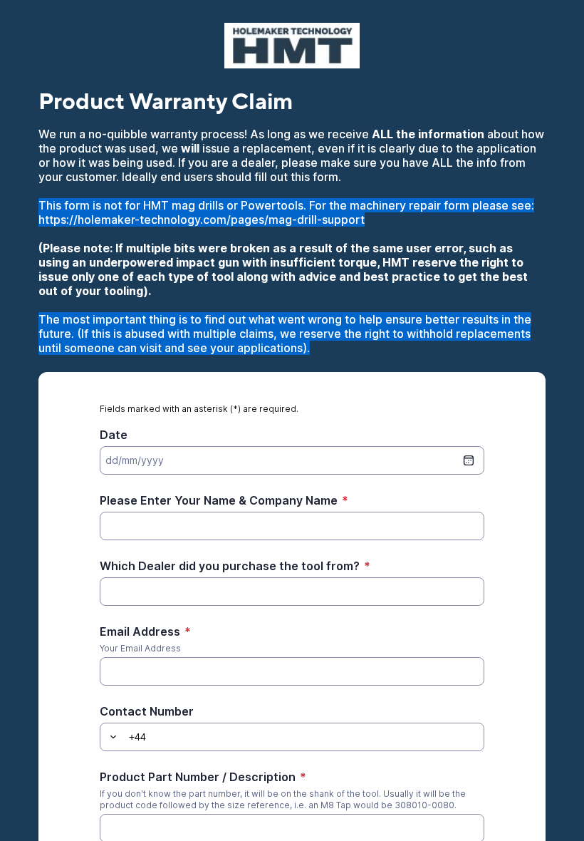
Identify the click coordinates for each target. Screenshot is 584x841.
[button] (111, 737)
